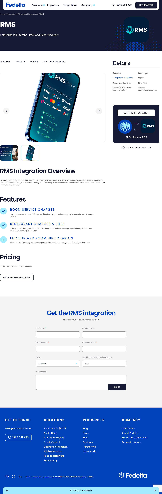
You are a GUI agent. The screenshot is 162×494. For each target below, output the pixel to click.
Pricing (34, 61)
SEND (117, 387)
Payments (53, 5)
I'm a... (38, 357)
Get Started (146, 5)
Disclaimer (59, 477)
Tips (85, 437)
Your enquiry (41, 371)
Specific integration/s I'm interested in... (98, 357)
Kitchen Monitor (53, 451)
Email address (42, 343)
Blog (85, 428)
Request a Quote (131, 442)
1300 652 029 (124, 5)
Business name (88, 328)
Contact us (128, 428)
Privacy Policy (71, 477)
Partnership (89, 446)
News (86, 433)
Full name (40, 328)
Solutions (37, 5)
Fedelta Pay (50, 460)
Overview (5, 61)
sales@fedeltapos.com (18, 428)
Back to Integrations (16, 277)
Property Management (28, 14)
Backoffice (50, 433)
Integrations (70, 5)
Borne (90, 477)
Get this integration (54, 61)
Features (20, 61)
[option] (53, 109)
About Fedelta (130, 433)
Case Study (89, 451)
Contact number (89, 343)
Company (87, 5)
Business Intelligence (55, 446)
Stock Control (52, 442)
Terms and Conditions (134, 437)
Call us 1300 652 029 (138, 147)
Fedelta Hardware (54, 455)
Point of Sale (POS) (55, 428)
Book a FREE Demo (81, 490)
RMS (42, 14)
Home (2, 14)
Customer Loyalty (54, 437)
